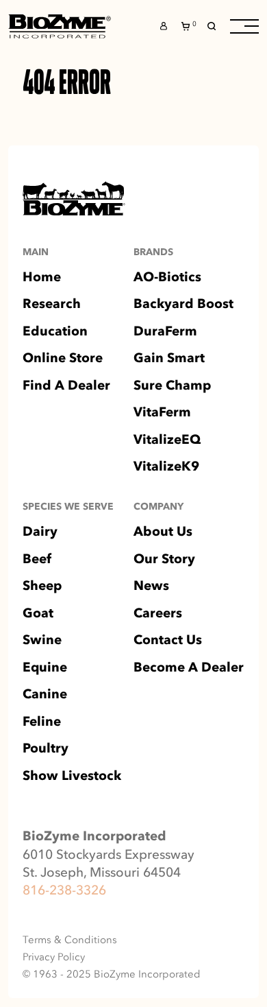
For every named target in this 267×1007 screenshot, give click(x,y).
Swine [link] (42, 640)
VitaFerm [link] (162, 412)
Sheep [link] (42, 586)
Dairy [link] (40, 531)
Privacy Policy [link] (54, 957)
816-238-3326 (64, 890)
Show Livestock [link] (72, 776)
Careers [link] (158, 613)
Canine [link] (45, 694)
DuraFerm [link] (165, 331)
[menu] (244, 26)
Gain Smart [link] (169, 358)
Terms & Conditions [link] (70, 940)
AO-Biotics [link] (167, 277)
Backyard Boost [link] (183, 304)
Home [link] (42, 277)
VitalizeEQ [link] (167, 440)
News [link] (151, 586)
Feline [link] (42, 721)
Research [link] (52, 304)
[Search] (211, 26)
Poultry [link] (45, 748)
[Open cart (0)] (187, 26)
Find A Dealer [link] (66, 385)
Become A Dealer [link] (189, 667)
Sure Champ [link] (172, 385)
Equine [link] (45, 667)
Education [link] (55, 331)
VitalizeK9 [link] (166, 466)
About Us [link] (163, 531)
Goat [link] (38, 613)
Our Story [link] (164, 559)
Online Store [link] (63, 358)
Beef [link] (37, 559)
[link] (59, 26)
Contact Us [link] (168, 640)
